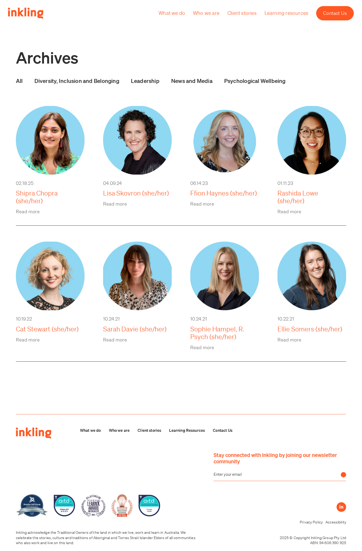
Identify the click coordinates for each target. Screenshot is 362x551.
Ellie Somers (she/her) (309, 329)
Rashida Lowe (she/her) (297, 197)
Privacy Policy (311, 522)
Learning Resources (187, 430)
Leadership (145, 80)
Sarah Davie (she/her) (135, 329)
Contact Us (222, 430)
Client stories (149, 430)
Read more (28, 211)
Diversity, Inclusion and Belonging (76, 80)
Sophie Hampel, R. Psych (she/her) (217, 332)
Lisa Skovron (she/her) (136, 193)
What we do (90, 430)
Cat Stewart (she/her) (47, 329)
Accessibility (335, 522)
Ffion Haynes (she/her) (223, 193)
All (19, 80)
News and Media (192, 80)
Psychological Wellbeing (255, 80)
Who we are (119, 430)
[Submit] (343, 474)
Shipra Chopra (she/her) (37, 197)
